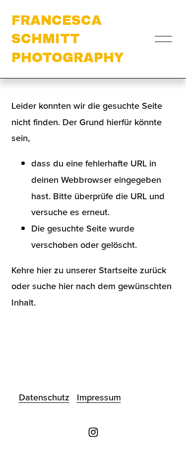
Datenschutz (44, 396)
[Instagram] (93, 432)
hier (44, 269)
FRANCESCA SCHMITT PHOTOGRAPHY (67, 39)
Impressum (99, 396)
